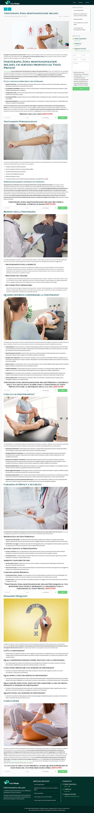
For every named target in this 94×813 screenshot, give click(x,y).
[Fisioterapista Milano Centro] (12, 2)
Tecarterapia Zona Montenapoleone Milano (79, 29)
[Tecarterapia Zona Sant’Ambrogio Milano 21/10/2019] (90, 807)
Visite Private (7, 71)
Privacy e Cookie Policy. (64, 808)
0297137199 (48, 114)
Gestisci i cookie (11, 811)
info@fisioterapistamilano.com (82, 51)
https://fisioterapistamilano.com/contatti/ (21, 761)
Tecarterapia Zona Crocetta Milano (80, 23)
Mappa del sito (53, 808)
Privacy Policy (85, 76)
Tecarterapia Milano (78, 10)
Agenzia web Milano (52, 810)
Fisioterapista (16, 16)
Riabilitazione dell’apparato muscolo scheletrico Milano (80, 14)
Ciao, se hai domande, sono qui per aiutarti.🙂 (7, 803)
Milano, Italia (77, 41)
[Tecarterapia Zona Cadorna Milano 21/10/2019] (3, 807)
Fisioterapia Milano (78, 19)
